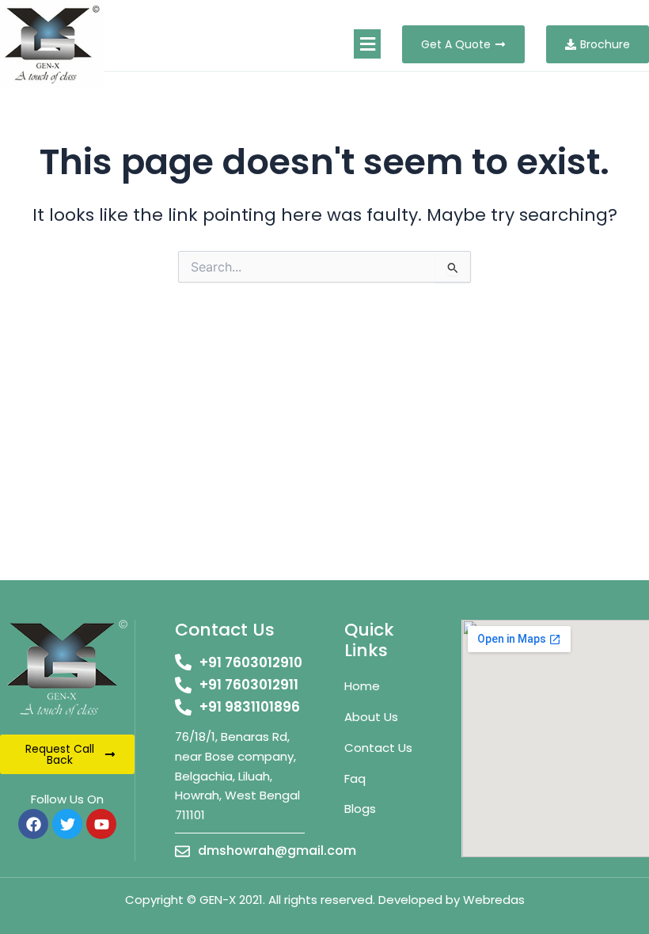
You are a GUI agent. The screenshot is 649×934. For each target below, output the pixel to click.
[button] (367, 44)
